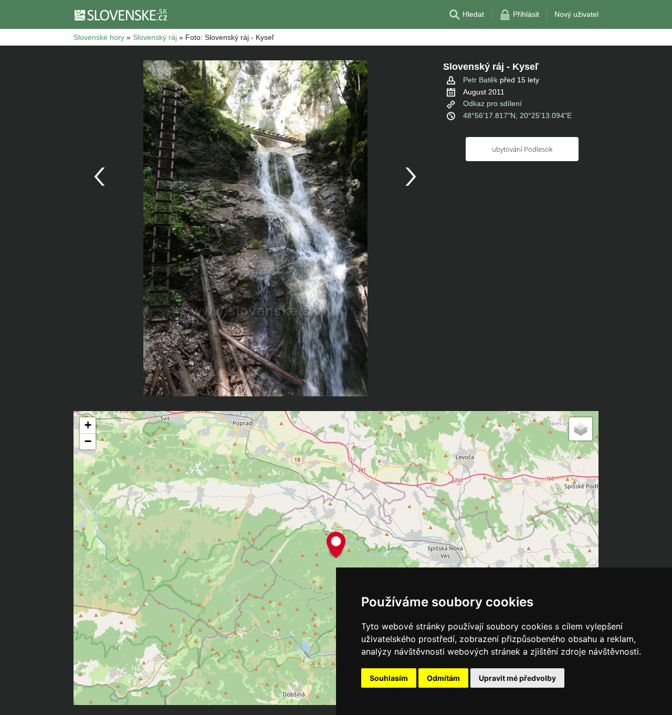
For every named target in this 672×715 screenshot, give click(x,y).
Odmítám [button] (443, 678)
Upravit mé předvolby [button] (517, 678)
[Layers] (580, 428)
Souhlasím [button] (389, 678)
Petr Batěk (480, 80)
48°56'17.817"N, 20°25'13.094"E (517, 115)
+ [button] (88, 425)
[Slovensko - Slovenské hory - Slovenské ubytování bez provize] (120, 14)
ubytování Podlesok (522, 149)
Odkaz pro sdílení (492, 103)
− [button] (88, 441)
